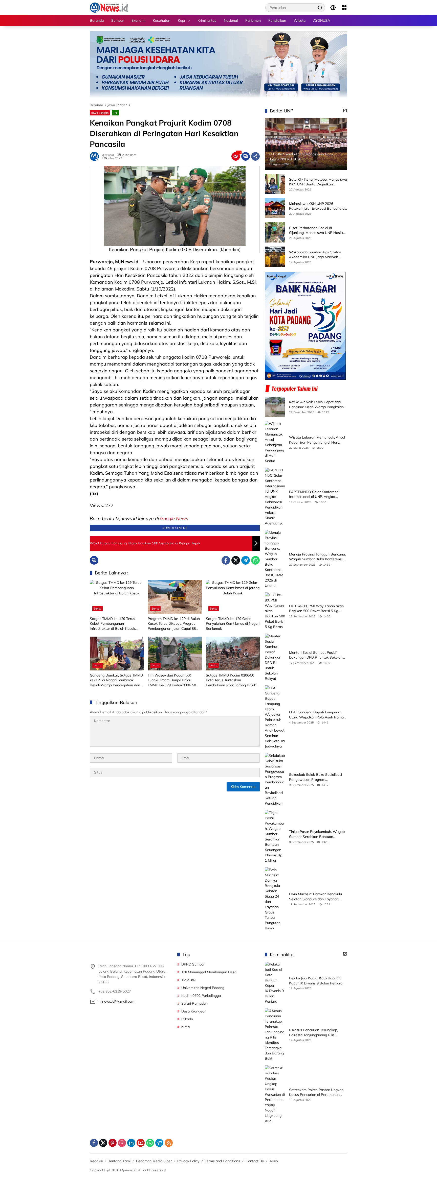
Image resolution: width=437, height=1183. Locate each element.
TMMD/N (188, 980)
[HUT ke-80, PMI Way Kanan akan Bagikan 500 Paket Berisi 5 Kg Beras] (275, 611)
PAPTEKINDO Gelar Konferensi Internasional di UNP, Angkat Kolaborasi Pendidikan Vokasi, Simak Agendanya (314, 494)
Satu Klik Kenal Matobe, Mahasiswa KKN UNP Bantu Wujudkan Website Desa (318, 182)
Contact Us (255, 1161)
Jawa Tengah (99, 112)
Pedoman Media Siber (154, 1161)
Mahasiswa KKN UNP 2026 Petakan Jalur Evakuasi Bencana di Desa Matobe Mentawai (317, 206)
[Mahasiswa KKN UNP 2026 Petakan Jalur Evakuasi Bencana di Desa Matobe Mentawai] (275, 208)
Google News (174, 518)
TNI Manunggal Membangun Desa (208, 972)
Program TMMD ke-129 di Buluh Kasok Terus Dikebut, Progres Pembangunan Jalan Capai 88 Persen (174, 623)
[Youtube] (141, 1143)
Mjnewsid (107, 155)
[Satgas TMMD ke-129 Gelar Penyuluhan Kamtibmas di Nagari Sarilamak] (233, 597)
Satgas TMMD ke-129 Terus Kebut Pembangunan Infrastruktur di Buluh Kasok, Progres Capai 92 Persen (113, 623)
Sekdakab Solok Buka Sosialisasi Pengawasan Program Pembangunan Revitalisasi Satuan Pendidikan (316, 777)
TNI (115, 112)
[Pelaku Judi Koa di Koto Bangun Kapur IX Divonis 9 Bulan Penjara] (275, 983)
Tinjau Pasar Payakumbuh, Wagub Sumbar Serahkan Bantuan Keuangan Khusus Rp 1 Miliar (317, 834)
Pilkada (187, 1019)
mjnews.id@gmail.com (116, 1001)
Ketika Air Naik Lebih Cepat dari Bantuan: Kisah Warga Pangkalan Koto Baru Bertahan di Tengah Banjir (316, 404)
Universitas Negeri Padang (202, 987)
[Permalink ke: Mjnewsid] (95, 156)
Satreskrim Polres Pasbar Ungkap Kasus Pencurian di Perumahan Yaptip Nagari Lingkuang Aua (316, 1092)
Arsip (273, 1161)
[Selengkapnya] (345, 110)
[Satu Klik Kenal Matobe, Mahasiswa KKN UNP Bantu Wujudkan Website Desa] (275, 184)
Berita (97, 608)
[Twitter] (235, 560)
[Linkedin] (131, 1143)
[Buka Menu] (344, 8)
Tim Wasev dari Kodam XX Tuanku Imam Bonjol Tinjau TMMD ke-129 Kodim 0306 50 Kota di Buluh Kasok (172, 680)
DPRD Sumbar (193, 964)
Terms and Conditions (222, 1161)
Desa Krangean (193, 1011)
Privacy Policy (188, 1161)
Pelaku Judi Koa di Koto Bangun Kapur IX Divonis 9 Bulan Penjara (315, 980)
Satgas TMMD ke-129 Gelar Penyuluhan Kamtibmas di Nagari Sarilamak (232, 623)
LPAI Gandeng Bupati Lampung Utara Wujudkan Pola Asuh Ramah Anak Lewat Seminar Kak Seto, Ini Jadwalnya (317, 715)
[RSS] (169, 1143)
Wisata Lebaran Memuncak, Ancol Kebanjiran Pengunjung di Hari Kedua (317, 440)
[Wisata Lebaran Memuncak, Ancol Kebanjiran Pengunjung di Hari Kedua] (275, 442)
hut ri (185, 1027)
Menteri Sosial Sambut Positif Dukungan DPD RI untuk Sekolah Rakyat (315, 655)
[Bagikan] (255, 156)
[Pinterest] (112, 1143)
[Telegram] (245, 560)
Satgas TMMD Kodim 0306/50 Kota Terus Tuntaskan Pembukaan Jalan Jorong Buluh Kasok (231, 680)
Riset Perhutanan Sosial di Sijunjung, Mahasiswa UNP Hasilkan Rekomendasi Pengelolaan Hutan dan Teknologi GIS (318, 230)
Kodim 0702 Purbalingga (201, 995)
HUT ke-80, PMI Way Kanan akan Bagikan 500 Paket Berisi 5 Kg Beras (316, 609)
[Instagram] (122, 1143)
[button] (320, 7)
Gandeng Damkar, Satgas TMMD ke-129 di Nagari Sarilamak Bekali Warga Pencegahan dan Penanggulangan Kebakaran (116, 680)
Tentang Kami (119, 1161)
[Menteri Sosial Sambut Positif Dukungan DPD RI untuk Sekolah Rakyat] (275, 657)
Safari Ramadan (194, 1003)
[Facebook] (226, 560)
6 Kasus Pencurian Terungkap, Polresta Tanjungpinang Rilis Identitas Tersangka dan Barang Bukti (315, 1032)
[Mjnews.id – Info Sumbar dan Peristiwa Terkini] (109, 7)
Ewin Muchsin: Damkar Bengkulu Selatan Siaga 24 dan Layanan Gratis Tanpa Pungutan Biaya (315, 897)
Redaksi (96, 1161)
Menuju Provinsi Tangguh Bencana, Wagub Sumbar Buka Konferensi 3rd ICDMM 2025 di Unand (317, 557)
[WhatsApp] (255, 560)
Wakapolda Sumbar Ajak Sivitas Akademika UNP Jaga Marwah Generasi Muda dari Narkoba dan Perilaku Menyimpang (315, 255)
